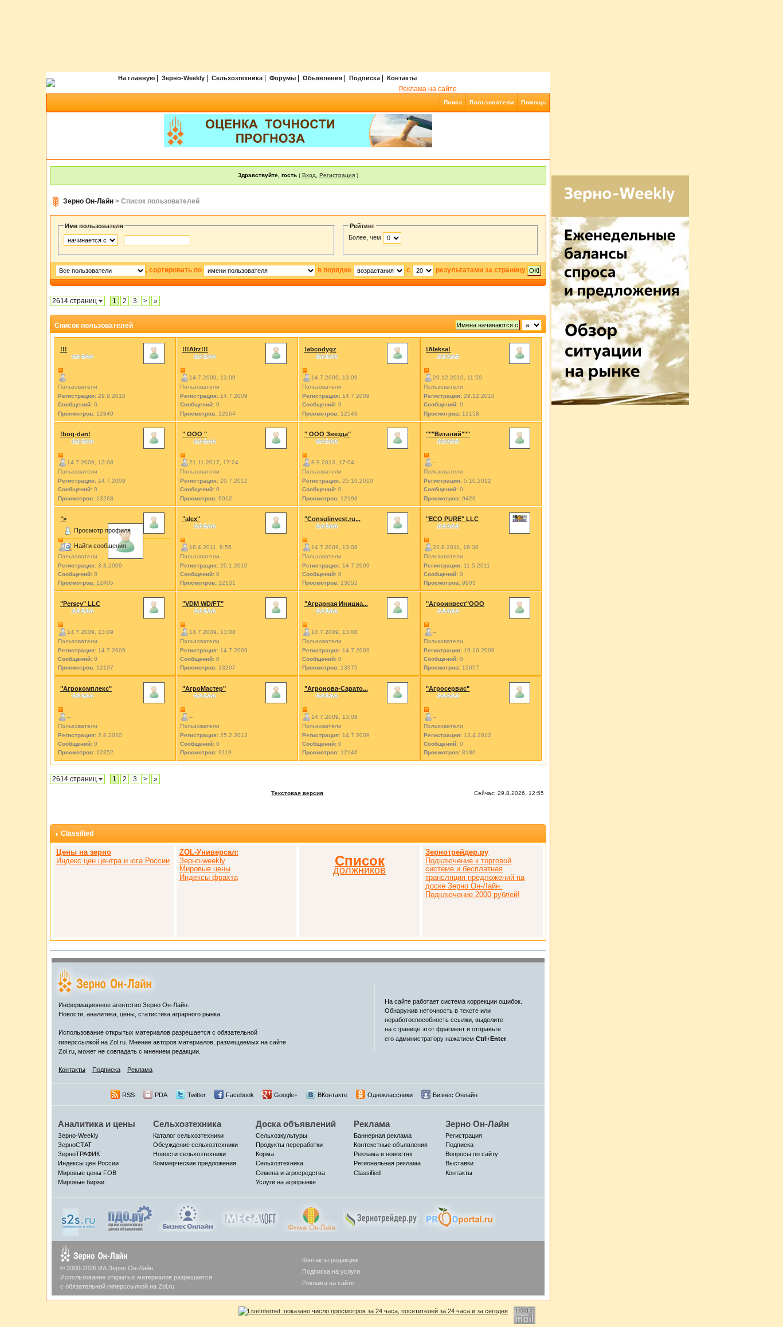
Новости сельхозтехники (189, 1153)
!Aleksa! (438, 349)
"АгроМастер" (204, 688)
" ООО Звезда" (327, 433)
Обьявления (322, 78)
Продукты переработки (289, 1144)
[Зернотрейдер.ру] (381, 1217)
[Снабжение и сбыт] (79, 1219)
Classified (77, 833)
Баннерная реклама (383, 1135)
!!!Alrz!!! (195, 349)
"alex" (191, 518)
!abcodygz (320, 349)
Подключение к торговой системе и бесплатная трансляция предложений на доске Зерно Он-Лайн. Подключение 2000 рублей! (474, 873)
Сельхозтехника (237, 78)
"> (63, 518)
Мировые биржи (81, 1182)
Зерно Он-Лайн (88, 201)
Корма (265, 1153)
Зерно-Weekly (183, 78)
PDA (161, 1094)
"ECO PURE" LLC (452, 518)
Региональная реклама (387, 1163)
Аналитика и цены (96, 1124)
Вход (309, 175)
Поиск (453, 102)
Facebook (240, 1094)
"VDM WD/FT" (203, 603)
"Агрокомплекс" (86, 688)
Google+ (285, 1094)
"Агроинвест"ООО (455, 603)
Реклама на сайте (428, 89)
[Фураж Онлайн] (311, 1217)
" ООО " (194, 433)
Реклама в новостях (383, 1153)
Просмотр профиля (102, 530)
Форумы (282, 78)
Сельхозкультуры (281, 1135)
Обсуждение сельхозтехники (195, 1144)
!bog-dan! (75, 433)
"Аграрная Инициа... (336, 603)
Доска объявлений (296, 1124)
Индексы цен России (88, 1163)
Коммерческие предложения (194, 1163)
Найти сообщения (100, 545)
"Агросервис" (447, 688)
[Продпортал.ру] (459, 1217)
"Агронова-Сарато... (336, 688)
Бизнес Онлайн (455, 1094)
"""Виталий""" (448, 433)
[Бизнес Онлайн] (187, 1217)
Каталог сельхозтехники (188, 1135)
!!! (63, 349)
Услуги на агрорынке (286, 1182)
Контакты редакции (330, 1259)
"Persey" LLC (80, 603)
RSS (128, 1094)
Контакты (402, 78)
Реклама (139, 1069)
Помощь (533, 102)
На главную (136, 78)
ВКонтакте (332, 1094)
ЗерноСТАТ (75, 1144)
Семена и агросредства (290, 1172)
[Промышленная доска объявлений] (130, 1218)
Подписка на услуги (331, 1271)
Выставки (459, 1163)
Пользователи (491, 102)
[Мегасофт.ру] (250, 1217)
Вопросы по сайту (471, 1153)
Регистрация (337, 175)
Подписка (364, 78)
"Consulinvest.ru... (332, 518)
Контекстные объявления (391, 1144)
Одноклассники (390, 1094)
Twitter (196, 1094)
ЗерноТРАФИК (79, 1153)
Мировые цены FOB (87, 1172)
